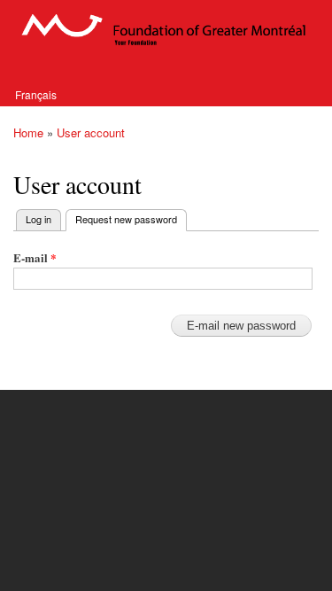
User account (91, 132)
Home (28, 132)
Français (36, 94)
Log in (38, 219)
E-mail (35, 257)
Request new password (131, 219)
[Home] (166, 29)
